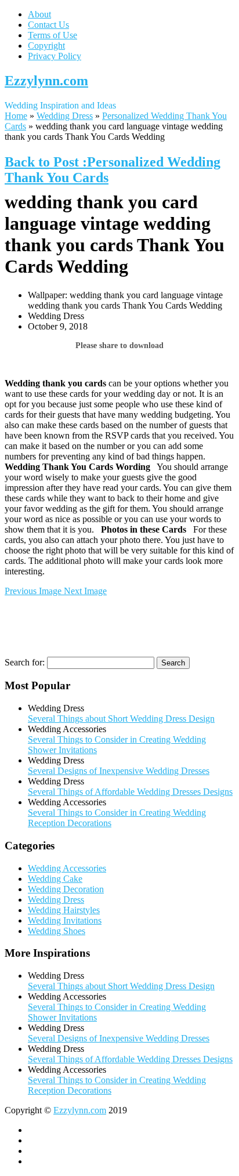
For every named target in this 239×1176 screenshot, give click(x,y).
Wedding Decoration (66, 889)
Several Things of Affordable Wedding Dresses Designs (130, 792)
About (39, 14)
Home (16, 116)
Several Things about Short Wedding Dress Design (121, 718)
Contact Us (48, 25)
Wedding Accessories (67, 868)
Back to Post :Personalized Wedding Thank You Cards (112, 169)
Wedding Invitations (65, 920)
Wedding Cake (55, 879)
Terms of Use (52, 35)
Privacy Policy (54, 56)
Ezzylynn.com (46, 80)
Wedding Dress (65, 116)
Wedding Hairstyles (64, 910)
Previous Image (34, 591)
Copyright (46, 45)
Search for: (25, 662)
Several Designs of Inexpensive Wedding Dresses (118, 771)
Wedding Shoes (56, 931)
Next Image (85, 591)
